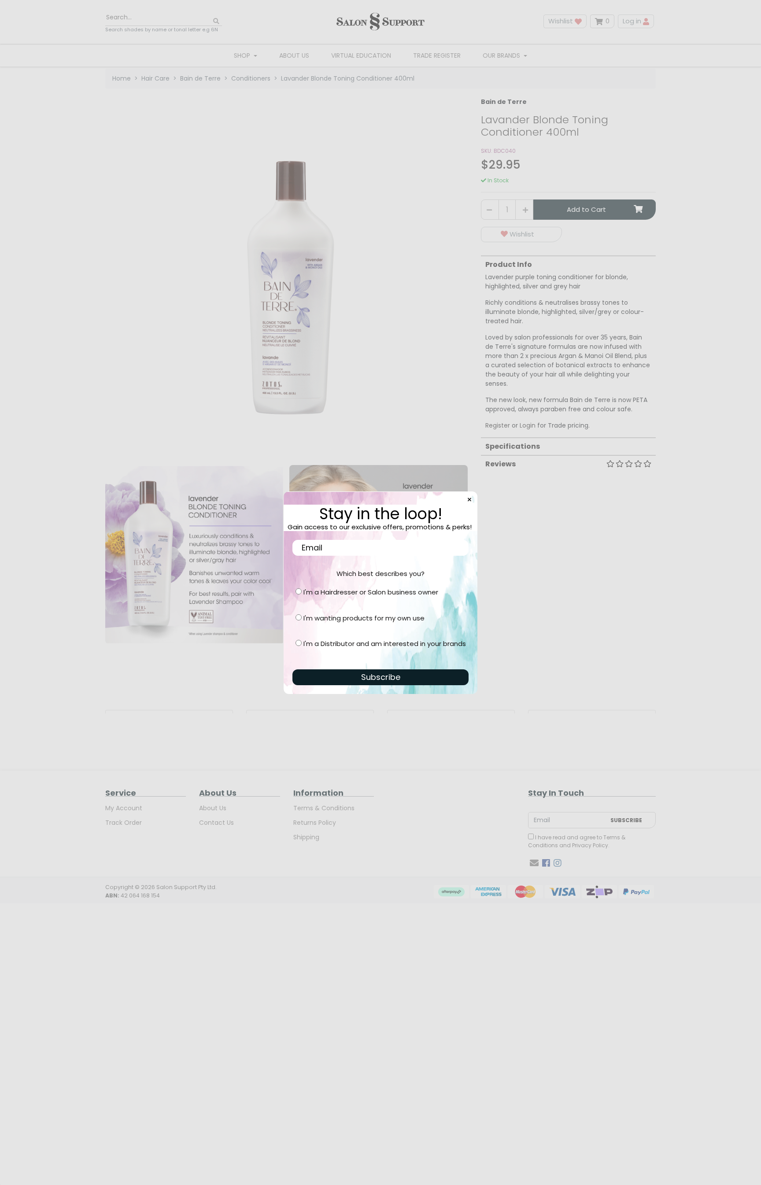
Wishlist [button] (561, 21)
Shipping (306, 837)
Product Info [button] (508, 264)
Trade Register (437, 55)
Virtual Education (361, 55)
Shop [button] (243, 55)
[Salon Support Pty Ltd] (380, 21)
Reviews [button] (500, 464)
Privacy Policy (590, 845)
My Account (123, 808)
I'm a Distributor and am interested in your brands (384, 643)
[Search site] (216, 21)
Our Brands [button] (502, 55)
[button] (521, 234)
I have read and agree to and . (576, 841)
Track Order (123, 822)
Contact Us (216, 822)
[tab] (568, 342)
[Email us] (534, 863)
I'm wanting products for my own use (364, 618)
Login (528, 425)
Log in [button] (633, 21)
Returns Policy (314, 822)
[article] (169, 711)
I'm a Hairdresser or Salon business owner (370, 592)
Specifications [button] (512, 446)
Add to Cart (586, 209)
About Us (294, 55)
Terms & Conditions (324, 808)
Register (497, 425)
